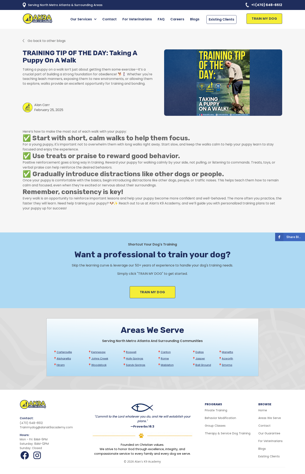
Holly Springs (134, 358)
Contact (109, 19)
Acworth (227, 358)
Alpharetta (64, 358)
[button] (84, 19)
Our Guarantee (269, 433)
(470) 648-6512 (31, 423)
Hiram (61, 365)
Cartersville (64, 352)
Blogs (194, 19)
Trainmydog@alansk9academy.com (46, 427)
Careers (177, 19)
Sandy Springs (135, 365)
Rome (165, 358)
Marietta (227, 352)
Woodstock (98, 365)
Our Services (81, 19)
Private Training (216, 410)
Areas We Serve (269, 418)
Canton (166, 352)
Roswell (131, 352)
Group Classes (215, 426)
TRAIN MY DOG (264, 18)
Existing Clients (221, 19)
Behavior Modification (220, 418)
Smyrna (227, 365)
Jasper (200, 358)
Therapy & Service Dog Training (227, 433)
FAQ (161, 19)
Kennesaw (98, 352)
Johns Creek (99, 358)
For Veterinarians (137, 19)
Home (262, 410)
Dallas (199, 352)
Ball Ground (203, 365)
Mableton (167, 365)
